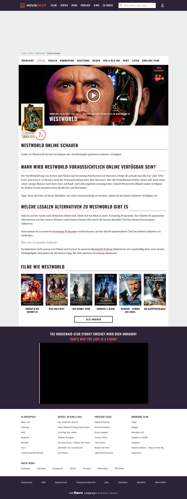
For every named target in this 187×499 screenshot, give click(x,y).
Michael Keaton (102, 427)
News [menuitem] (74, 5)
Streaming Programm (64, 231)
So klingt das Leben (67, 432)
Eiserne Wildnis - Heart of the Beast (148, 447)
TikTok (73, 468)
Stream (41, 60)
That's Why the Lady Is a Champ (93, 339)
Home (23, 53)
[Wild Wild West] (57, 290)
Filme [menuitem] (54, 5)
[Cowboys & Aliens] (106, 290)
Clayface (135, 442)
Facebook (25, 468)
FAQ (23, 432)
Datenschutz (61, 482)
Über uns (25, 422)
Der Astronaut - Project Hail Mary (74, 442)
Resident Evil (137, 432)
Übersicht (28, 60)
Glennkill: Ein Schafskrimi (70, 447)
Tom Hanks (100, 442)
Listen (135, 60)
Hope (134, 422)
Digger (134, 427)
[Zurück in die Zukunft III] (32, 290)
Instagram (57, 468)
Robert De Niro (102, 447)
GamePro (141, 482)
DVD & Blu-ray (111, 60)
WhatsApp (103, 468)
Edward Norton (102, 422)
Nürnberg (63, 452)
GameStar (123, 482)
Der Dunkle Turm (81, 308)
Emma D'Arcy (101, 437)
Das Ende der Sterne (68, 422)
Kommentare (67, 60)
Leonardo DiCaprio (104, 452)
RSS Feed (119, 468)
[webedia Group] (93, 493)
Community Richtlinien (32, 452)
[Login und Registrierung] (162, 5)
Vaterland (136, 452)
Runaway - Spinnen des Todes (130, 310)
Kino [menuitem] (96, 5)
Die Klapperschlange (155, 308)
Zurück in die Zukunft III (32, 310)
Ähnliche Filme (151, 60)
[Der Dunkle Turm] (81, 290)
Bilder (96, 60)
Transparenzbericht (86, 482)
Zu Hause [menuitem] (108, 5)
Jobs (107, 482)
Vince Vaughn (101, 432)
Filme (31, 53)
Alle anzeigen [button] (93, 319)
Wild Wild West (56, 308)
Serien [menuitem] (64, 5)
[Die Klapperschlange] (155, 290)
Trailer (52, 60)
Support (25, 437)
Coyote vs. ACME (139, 437)
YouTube (41, 468)
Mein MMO (160, 482)
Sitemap (25, 427)
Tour (23, 447)
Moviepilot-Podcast (102, 249)
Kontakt (24, 442)
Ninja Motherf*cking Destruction (74, 427)
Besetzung (83, 60)
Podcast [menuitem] (85, 5)
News (126, 60)
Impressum (26, 482)
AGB (43, 482)
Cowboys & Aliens (106, 308)
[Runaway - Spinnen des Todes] (130, 290)
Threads (87, 468)
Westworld (40, 53)
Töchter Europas (66, 437)
